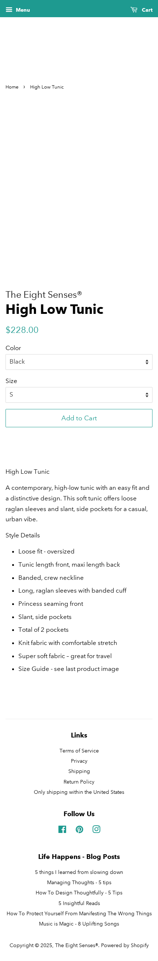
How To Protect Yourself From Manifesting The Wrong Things (79, 913)
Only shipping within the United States (79, 792)
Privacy (79, 761)
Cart (146, 10)
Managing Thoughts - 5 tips (79, 882)
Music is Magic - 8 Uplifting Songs (79, 923)
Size (11, 381)
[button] (79, 436)
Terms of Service (79, 750)
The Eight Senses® (76, 945)
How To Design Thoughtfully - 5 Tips (79, 892)
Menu (22, 10)
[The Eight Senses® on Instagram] (96, 830)
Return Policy (79, 781)
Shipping (79, 771)
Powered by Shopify (125, 945)
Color (13, 348)
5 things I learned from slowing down (79, 872)
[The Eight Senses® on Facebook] (62, 830)
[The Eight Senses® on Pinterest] (79, 830)
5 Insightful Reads (79, 903)
